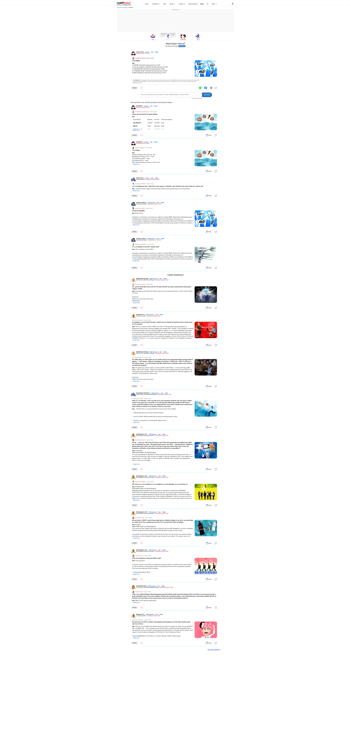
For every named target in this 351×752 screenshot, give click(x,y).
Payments (155, 4)
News (171, 4)
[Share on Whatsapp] (200, 88)
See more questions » (214, 650)
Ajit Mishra (139, 106)
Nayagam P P (140, 314)
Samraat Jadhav (141, 202)
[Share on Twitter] (211, 88)
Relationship (183, 39)
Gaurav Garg (140, 52)
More (213, 4)
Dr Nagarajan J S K (141, 434)
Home (147, 4)
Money (181, 4)
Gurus (202, 4)
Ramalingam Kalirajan (142, 393)
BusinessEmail (193, 4)
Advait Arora (139, 178)
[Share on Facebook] (205, 88)
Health (152, 39)
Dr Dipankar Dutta (141, 586)
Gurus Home (120, 7)
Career (198, 39)
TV (207, 4)
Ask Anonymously (197, 98)
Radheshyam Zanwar (142, 278)
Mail (164, 4)
